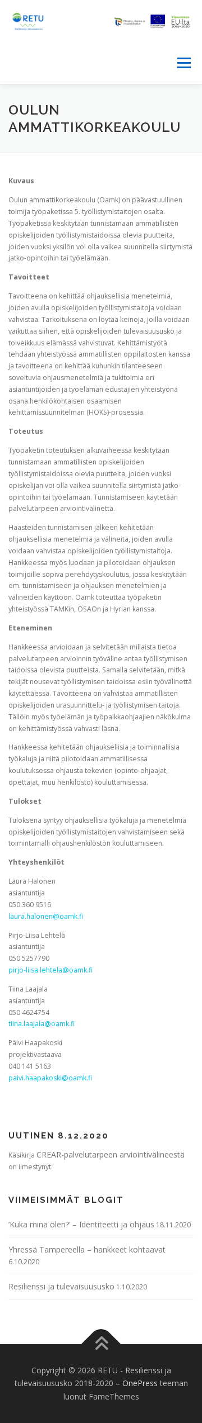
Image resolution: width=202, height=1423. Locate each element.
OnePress (140, 1383)
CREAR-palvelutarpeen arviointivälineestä (110, 1154)
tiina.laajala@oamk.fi (41, 1023)
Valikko (184, 63)
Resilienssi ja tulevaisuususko (61, 1286)
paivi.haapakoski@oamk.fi (50, 1078)
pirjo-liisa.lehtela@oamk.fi (50, 970)
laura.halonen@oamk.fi (45, 916)
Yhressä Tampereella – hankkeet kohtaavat (87, 1249)
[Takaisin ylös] (101, 1344)
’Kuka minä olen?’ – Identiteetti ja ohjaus (81, 1224)
